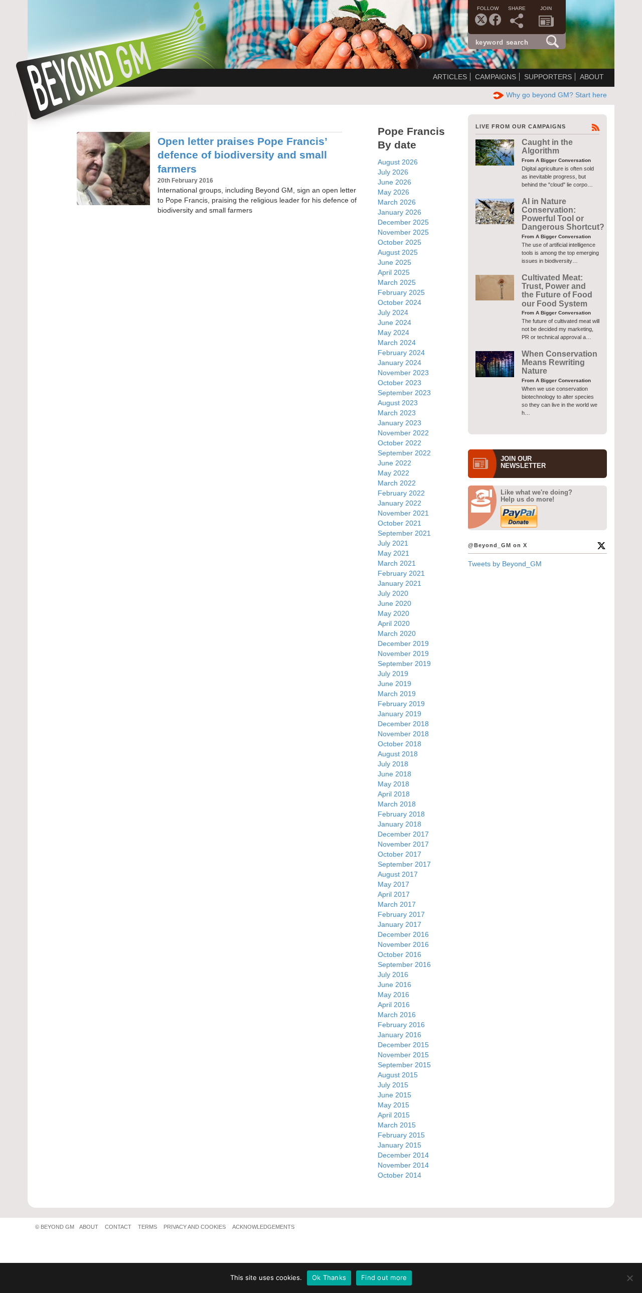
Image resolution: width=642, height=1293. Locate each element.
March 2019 (397, 694)
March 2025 (397, 282)
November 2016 (403, 944)
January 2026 (399, 212)
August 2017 (398, 874)
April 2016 (394, 1005)
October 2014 (399, 1175)
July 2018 (393, 764)
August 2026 (398, 162)
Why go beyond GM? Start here (556, 95)
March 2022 (397, 483)
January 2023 (399, 423)
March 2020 (397, 633)
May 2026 (393, 192)
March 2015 (397, 1125)
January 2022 (399, 503)
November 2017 (403, 844)
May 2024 (393, 333)
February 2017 (401, 914)
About (592, 77)
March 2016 (397, 1015)
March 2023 (397, 413)
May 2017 (393, 884)
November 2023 (403, 373)
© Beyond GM (54, 1227)
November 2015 (403, 1055)
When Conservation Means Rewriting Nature (559, 363)
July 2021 (393, 543)
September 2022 (404, 453)
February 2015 (401, 1135)
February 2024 (401, 353)
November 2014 (403, 1165)
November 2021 (403, 513)
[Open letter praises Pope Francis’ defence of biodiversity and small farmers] (113, 168)
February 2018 (401, 814)
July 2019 (393, 674)
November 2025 (403, 232)
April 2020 (394, 623)
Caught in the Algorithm (547, 146)
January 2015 (399, 1145)
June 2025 (394, 262)
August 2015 (398, 1075)
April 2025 (394, 272)
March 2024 (397, 343)
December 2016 (403, 934)
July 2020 (393, 593)
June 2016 (394, 985)
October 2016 (399, 954)
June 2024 (394, 322)
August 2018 (398, 754)
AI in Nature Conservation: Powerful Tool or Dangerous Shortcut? (563, 214)
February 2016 (401, 1025)
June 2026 (394, 182)
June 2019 (394, 684)
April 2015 (394, 1115)
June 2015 (394, 1095)
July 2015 (393, 1085)
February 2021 (401, 573)
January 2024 (399, 363)
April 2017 (394, 894)
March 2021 (397, 563)
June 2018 (394, 774)
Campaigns (495, 77)
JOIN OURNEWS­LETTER (523, 462)
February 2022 (401, 493)
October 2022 (399, 443)
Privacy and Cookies (195, 1227)
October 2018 (399, 744)
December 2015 (403, 1045)
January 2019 (399, 714)
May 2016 (393, 995)
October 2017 (399, 854)
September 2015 (404, 1065)
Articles (450, 77)
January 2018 (399, 824)
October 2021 (399, 523)
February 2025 (401, 292)
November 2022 (403, 433)
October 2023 (399, 383)
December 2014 (403, 1155)
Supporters (548, 77)
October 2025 (399, 242)
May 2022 (393, 473)
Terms (147, 1227)
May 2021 (393, 553)
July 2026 (393, 172)
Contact (118, 1227)
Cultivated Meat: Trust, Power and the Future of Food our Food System (557, 290)
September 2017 (404, 864)
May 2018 (393, 784)
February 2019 (401, 704)
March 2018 (397, 804)
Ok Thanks (329, 1277)
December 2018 (403, 724)
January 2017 (399, 924)
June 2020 (394, 603)
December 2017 (403, 834)
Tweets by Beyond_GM (505, 564)
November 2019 (403, 654)
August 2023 (398, 403)
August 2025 (398, 252)
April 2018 (394, 794)
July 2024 (393, 312)
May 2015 (393, 1105)
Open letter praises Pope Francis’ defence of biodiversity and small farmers (242, 155)
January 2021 (399, 583)
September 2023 (404, 393)
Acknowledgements (263, 1227)
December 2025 (403, 222)
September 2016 (404, 964)
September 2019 (404, 664)
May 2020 (393, 613)
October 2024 (399, 302)
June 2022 (394, 463)
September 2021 (404, 533)
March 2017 (397, 904)
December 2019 (403, 643)
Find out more (384, 1277)
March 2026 (397, 202)
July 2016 (393, 975)
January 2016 (399, 1035)
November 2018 (403, 734)
